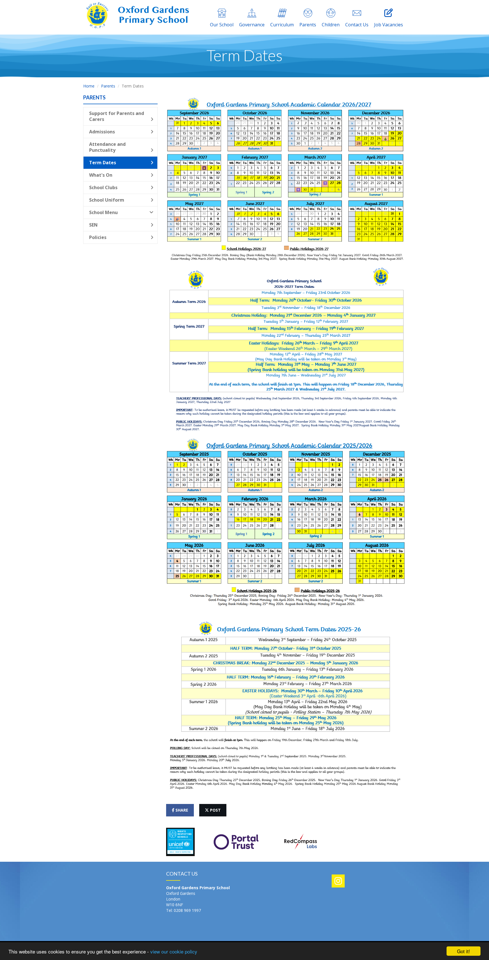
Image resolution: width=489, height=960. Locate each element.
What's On (100, 175)
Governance (252, 25)
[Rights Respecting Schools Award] (180, 841)
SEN (93, 225)
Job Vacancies (388, 25)
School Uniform (106, 200)
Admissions (102, 132)
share (181, 810)
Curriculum (282, 25)
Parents (307, 25)
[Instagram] (338, 881)
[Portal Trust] (236, 841)
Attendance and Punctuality (107, 147)
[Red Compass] (300, 841)
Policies (97, 237)
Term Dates (102, 162)
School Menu (103, 212)
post (215, 810)
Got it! (463, 951)
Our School (221, 25)
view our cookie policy (173, 951)
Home (89, 86)
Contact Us (356, 25)
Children (331, 25)
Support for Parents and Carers (116, 116)
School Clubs (103, 187)
